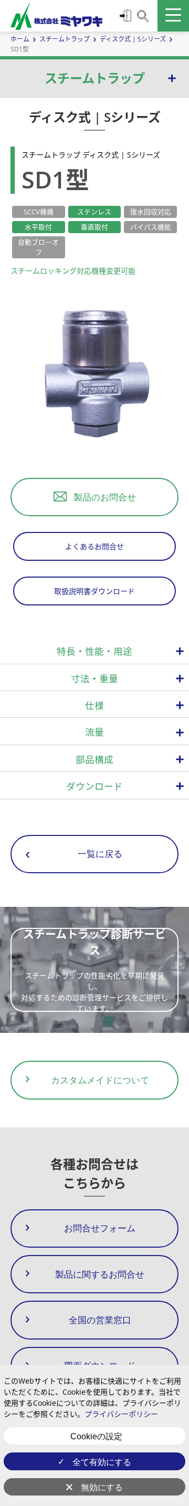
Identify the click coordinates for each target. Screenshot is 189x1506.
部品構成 (94, 759)
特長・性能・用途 (94, 651)
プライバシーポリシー (121, 1414)
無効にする (102, 1487)
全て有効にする (101, 1462)
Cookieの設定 (96, 1436)
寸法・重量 (94, 678)
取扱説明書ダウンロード (94, 591)
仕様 (94, 705)
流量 (94, 732)
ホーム (19, 39)
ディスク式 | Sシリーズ (133, 39)
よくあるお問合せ (94, 546)
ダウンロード (94, 786)
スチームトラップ (64, 39)
